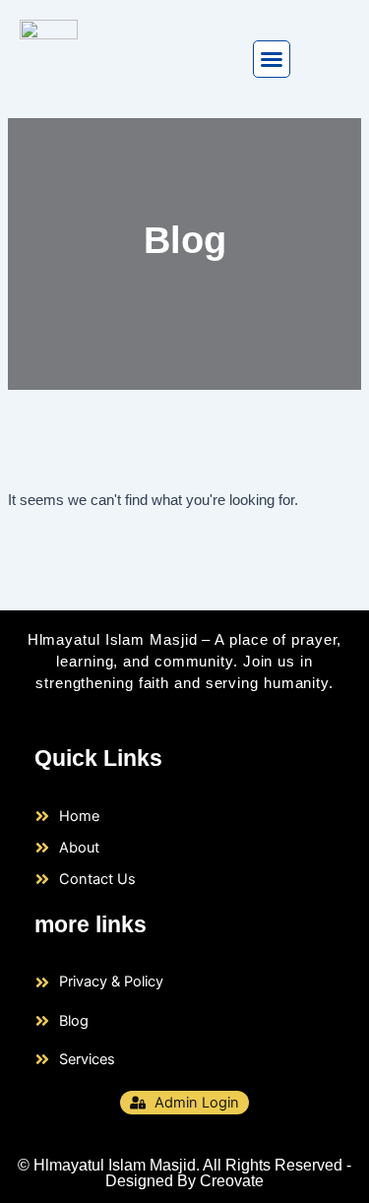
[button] (271, 59)
